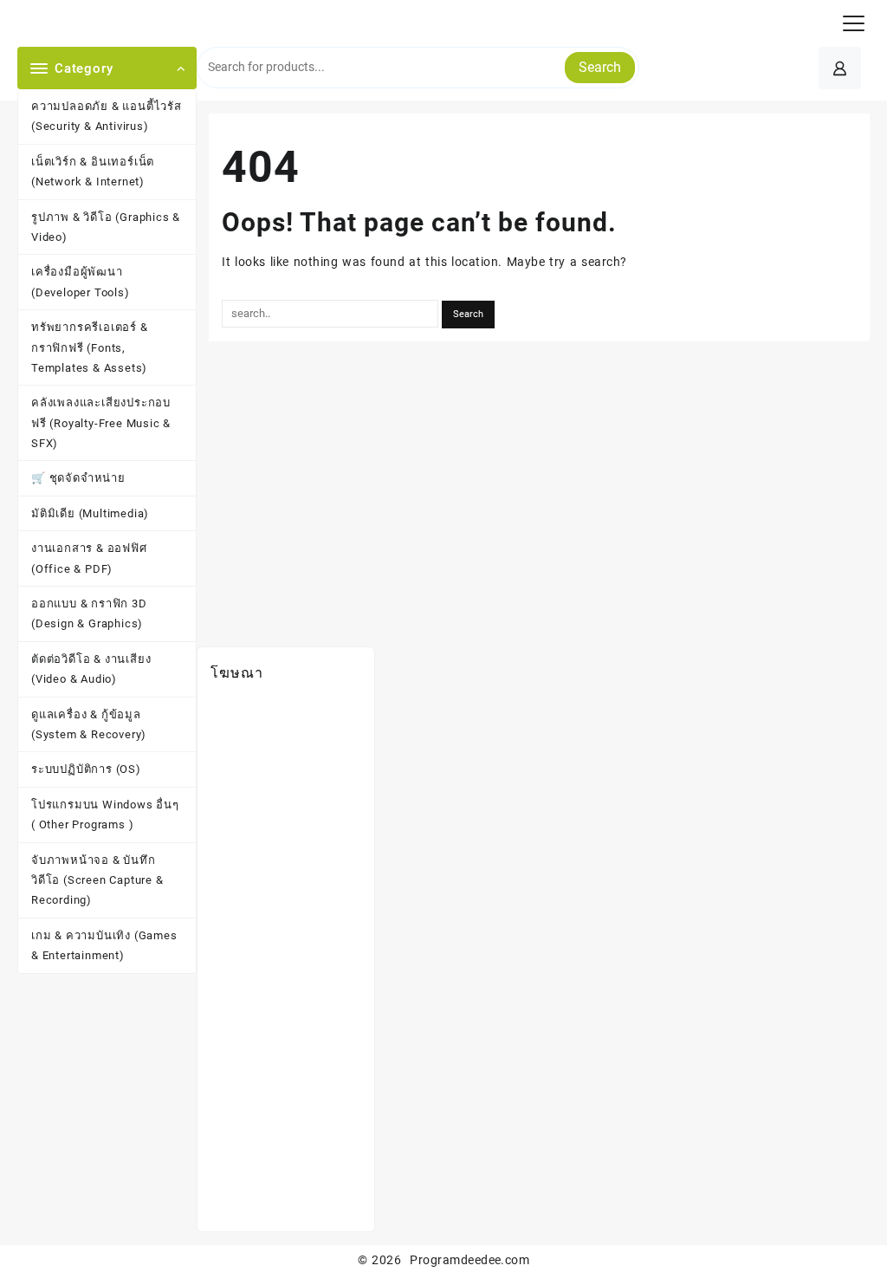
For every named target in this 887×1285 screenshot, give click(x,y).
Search (600, 67)
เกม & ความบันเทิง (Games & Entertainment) (104, 945)
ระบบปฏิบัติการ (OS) (86, 769)
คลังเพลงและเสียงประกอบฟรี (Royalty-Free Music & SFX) (101, 423)
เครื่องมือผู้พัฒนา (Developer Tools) (80, 281)
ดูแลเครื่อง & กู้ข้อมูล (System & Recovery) (88, 724)
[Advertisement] (286, 958)
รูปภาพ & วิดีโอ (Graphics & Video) (105, 227)
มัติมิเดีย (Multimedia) (90, 513)
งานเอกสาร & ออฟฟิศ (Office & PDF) (89, 558)
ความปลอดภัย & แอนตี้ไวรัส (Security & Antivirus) (106, 116)
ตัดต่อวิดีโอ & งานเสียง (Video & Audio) (91, 668)
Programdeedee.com (469, 1260)
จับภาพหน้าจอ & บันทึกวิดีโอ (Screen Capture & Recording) (97, 880)
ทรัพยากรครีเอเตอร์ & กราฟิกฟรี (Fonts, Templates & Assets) (89, 347)
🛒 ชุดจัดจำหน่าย (78, 477)
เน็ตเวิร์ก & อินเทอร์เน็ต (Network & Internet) (92, 171)
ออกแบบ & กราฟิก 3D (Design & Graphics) (89, 613)
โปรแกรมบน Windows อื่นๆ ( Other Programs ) (105, 814)
